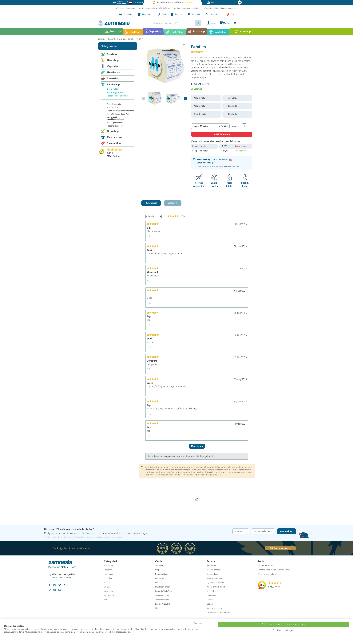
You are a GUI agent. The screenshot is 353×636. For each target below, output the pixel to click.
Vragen (172, 203)
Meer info (235, 166)
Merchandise (114, 137)
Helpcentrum (211, 565)
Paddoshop (113, 84)
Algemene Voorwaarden (215, 582)
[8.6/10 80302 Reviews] (116, 149)
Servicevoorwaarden (102, 537)
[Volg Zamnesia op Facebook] (49, 584)
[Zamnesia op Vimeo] (59, 584)
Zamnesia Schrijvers (162, 595)
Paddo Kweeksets (114, 104)
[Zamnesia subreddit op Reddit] (54, 589)
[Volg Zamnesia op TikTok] (49, 589)
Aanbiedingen (109, 595)
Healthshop (113, 72)
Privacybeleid (79, 537)
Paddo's (107, 582)
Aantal (235, 126)
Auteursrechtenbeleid (214, 608)
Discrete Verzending (162, 604)
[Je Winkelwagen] (236, 23)
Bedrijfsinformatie (213, 570)
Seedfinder (159, 565)
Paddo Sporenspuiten (115, 126)
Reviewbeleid (211, 595)
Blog (157, 570)
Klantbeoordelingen (162, 587)
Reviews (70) (151, 203)
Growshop (113, 131)
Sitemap (158, 608)
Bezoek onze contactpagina (62, 577)
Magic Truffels (112, 107)
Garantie (210, 600)
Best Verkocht (160, 578)
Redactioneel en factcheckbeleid (218, 612)
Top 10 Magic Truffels (115, 92)
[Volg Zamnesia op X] (64, 584)
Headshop (113, 60)
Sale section (114, 143)
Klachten (210, 604)
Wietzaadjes (108, 565)
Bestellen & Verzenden (215, 578)
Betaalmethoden (213, 574)
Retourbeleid (211, 591)
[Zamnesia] (123, 23)
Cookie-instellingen (283, 630)
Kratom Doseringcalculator (268, 574)
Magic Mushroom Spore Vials (118, 114)
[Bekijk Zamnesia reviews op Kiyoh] (102, 151)
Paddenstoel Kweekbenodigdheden (115, 118)
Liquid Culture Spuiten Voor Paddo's (120, 111)
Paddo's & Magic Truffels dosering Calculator (274, 570)
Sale (105, 600)
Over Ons (158, 582)
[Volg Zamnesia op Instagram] (54, 584)
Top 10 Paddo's (112, 89)
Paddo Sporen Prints (115, 122)
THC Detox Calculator (266, 565)
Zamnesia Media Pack (163, 591)
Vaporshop (113, 66)
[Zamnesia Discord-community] (59, 589)
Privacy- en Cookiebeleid (216, 587)
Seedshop (112, 54)
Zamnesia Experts (162, 600)
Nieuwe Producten (162, 574)
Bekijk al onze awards (280, 548)
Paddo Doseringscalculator (117, 96)
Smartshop (113, 78)
